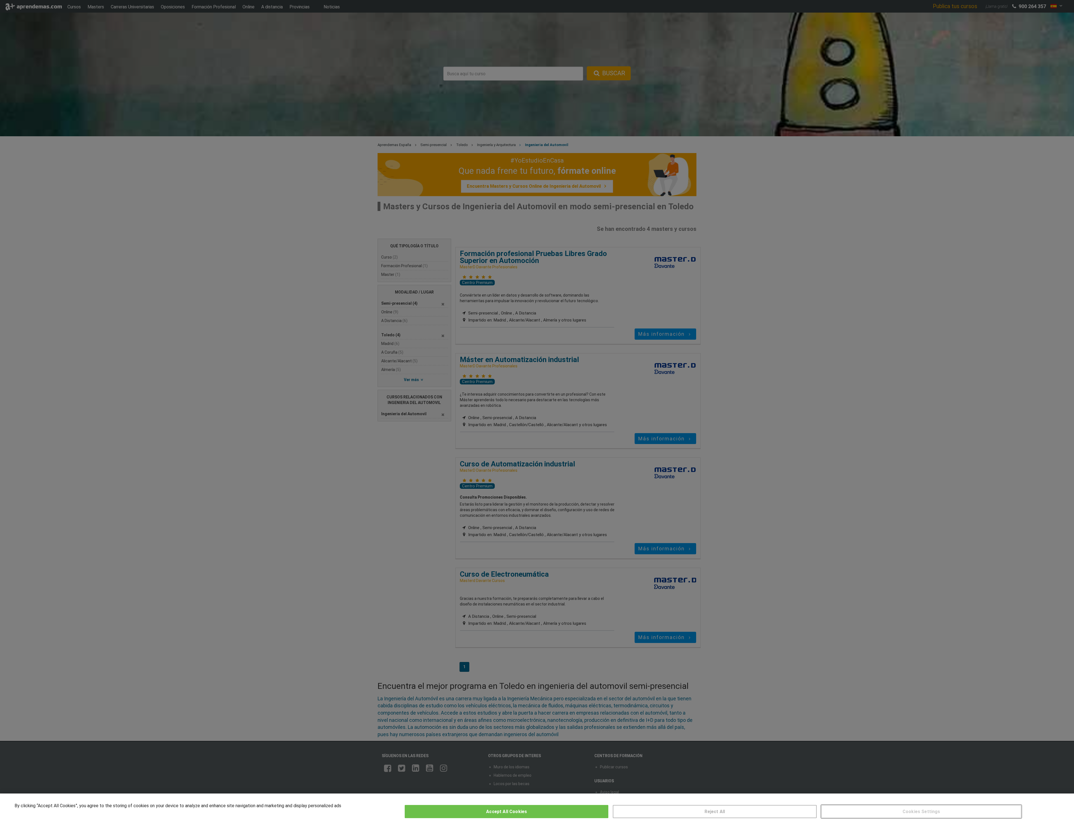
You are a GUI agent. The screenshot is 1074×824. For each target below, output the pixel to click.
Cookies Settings (921, 811)
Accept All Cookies (506, 811)
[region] (537, 809)
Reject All (715, 811)
